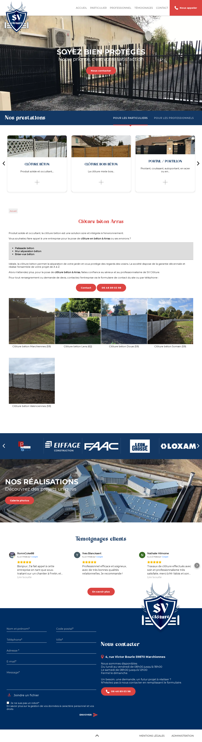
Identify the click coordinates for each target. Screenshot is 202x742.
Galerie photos (19, 500)
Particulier (98, 7)
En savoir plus (101, 591)
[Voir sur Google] (12, 555)
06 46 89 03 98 (111, 287)
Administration (183, 735)
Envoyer (86, 714)
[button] (5, 565)
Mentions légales (152, 735)
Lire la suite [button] (24, 577)
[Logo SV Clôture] (16, 17)
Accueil (81, 7)
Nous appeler (188, 7)
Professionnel (120, 7)
